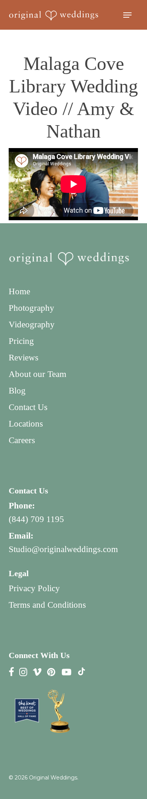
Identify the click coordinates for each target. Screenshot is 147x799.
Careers (22, 440)
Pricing (21, 341)
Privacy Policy (34, 588)
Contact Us (28, 407)
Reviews (23, 357)
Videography (32, 324)
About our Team (37, 374)
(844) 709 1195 (36, 519)
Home (19, 291)
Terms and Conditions (47, 605)
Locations (26, 423)
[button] (127, 15)
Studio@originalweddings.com (63, 549)
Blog (17, 390)
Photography (31, 308)
